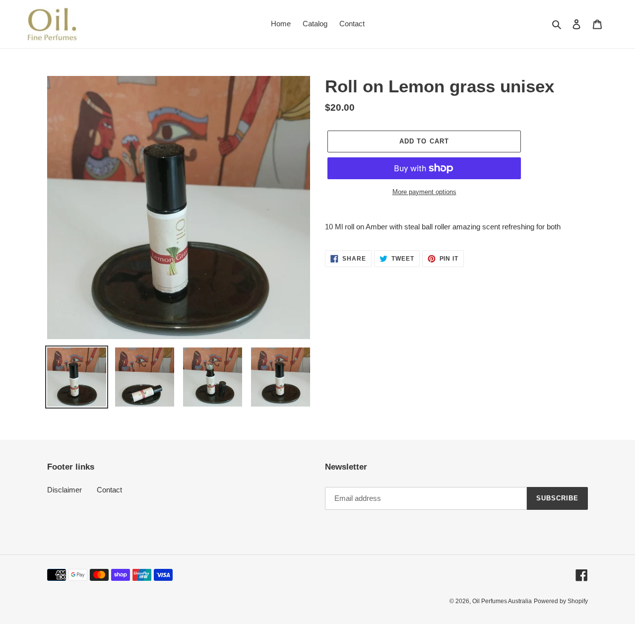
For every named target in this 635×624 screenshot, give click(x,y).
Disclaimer (64, 489)
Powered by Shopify (561, 601)
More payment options (424, 192)
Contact (109, 489)
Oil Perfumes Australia (502, 601)
